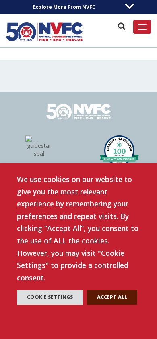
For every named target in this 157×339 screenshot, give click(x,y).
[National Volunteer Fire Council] (44, 31)
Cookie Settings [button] (50, 297)
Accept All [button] (112, 297)
